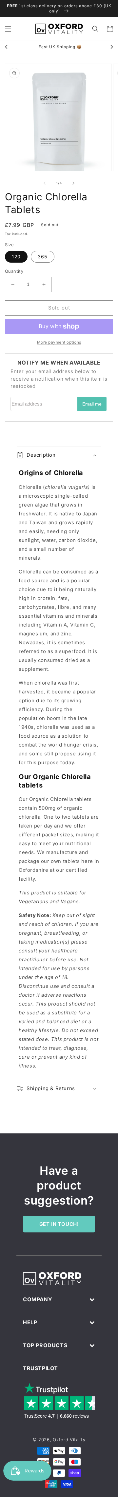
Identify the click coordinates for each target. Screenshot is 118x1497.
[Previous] (6, 47)
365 (43, 256)
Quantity (14, 271)
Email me (92, 404)
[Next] (111, 47)
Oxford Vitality (69, 1439)
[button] (8, 29)
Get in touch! (59, 1224)
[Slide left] (44, 183)
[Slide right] (73, 183)
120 (16, 256)
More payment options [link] (59, 342)
